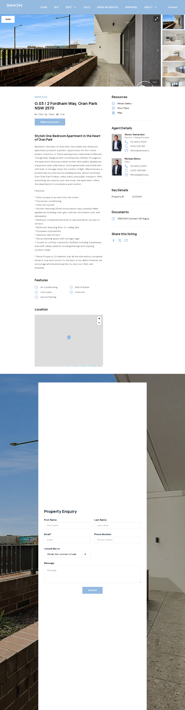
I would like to (52, 548)
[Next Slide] (158, 50)
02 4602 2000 (138, 141)
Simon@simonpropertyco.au (140, 150)
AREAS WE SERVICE (107, 7)
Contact (172, 7)
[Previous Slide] (3, 50)
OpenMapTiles (83, 366)
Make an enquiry (49, 121)
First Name (50, 519)
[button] (80, 50)
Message (49, 563)
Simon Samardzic (135, 134)
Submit (92, 590)
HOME (43, 7)
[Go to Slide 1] (173, 21)
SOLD (87, 7)
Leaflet (69, 366)
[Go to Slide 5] (173, 84)
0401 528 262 (137, 146)
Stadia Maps (75, 366)
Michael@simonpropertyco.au (140, 174)
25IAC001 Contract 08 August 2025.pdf (134, 218)
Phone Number (103, 534)
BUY (56, 7)
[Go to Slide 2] (173, 37)
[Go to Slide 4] (173, 69)
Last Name (100, 519)
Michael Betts (133, 158)
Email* (47, 534)
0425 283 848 (138, 170)
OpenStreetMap (92, 366)
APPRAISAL (131, 7)
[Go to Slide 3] (173, 53)
